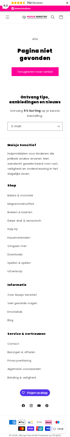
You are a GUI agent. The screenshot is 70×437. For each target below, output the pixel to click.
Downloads (15, 254)
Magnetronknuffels (20, 204)
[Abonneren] (58, 126)
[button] (7, 17)
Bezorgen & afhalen (21, 352)
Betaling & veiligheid (21, 377)
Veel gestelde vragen (22, 303)
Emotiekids (15, 312)
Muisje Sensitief (28, 435)
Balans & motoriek (20, 195)
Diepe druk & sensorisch (24, 221)
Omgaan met (17, 246)
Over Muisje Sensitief (22, 295)
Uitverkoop (14, 271)
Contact (13, 344)
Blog (10, 320)
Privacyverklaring (19, 360)
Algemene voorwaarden (24, 369)
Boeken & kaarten (19, 212)
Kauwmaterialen (18, 238)
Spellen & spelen (19, 263)
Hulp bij (12, 229)
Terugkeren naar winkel (35, 72)
